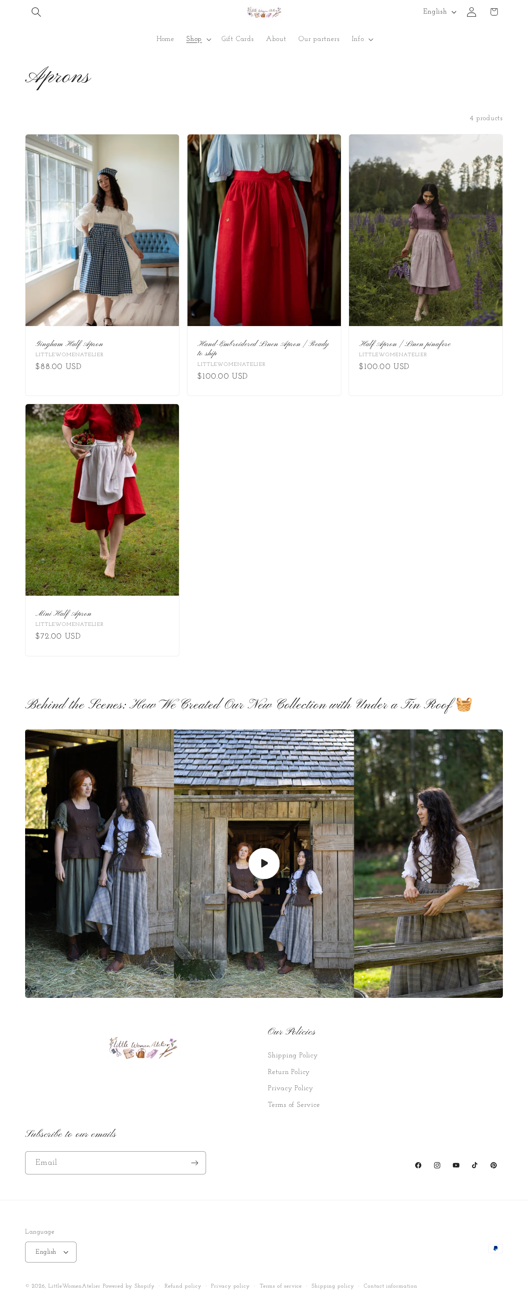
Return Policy (289, 1072)
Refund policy (183, 1286)
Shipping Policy (293, 1055)
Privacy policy (230, 1286)
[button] (36, 12)
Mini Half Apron (64, 614)
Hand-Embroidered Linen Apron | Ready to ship (263, 349)
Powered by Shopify (129, 1286)
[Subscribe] (195, 1163)
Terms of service (281, 1286)
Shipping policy (333, 1286)
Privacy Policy (290, 1088)
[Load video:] (264, 863)
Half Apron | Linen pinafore (405, 344)
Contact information (390, 1286)
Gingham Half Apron (69, 344)
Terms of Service (294, 1104)
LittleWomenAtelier (74, 1286)
